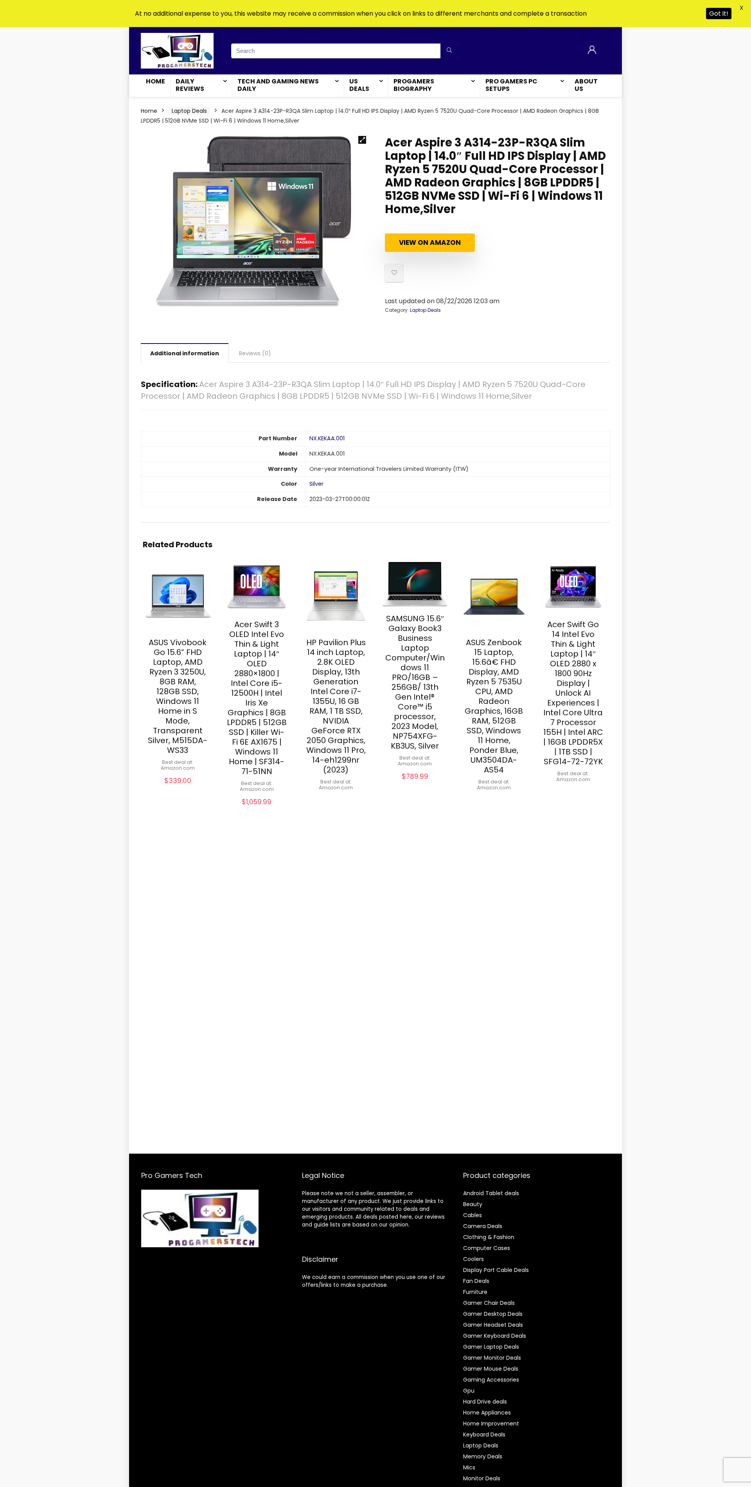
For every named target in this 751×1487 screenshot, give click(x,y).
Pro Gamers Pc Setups (511, 85)
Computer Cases (486, 1248)
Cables (472, 1215)
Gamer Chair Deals (489, 1303)
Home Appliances (487, 1412)
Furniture (475, 1292)
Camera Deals (482, 1226)
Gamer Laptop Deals (491, 1347)
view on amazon (430, 242)
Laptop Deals (189, 111)
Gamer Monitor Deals (492, 1358)
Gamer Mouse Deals (490, 1369)
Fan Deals (476, 1281)
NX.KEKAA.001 (327, 438)
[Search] (449, 50)
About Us (586, 85)
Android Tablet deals (491, 1193)
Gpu (468, 1391)
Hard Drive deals (485, 1402)
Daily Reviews (190, 85)
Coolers (473, 1259)
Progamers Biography (413, 85)
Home (155, 81)
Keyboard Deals (484, 1434)
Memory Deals (482, 1456)
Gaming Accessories (491, 1380)
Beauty (472, 1204)
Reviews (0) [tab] (255, 353)
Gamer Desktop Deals (493, 1314)
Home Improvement (491, 1423)
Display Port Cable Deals (496, 1270)
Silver (316, 484)
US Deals (359, 85)
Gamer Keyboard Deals (494, 1336)
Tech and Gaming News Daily (278, 85)
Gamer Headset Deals (493, 1325)
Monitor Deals (481, 1478)
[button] (362, 140)
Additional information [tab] (184, 353)
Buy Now (177, 788)
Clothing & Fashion (488, 1237)
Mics (469, 1467)
